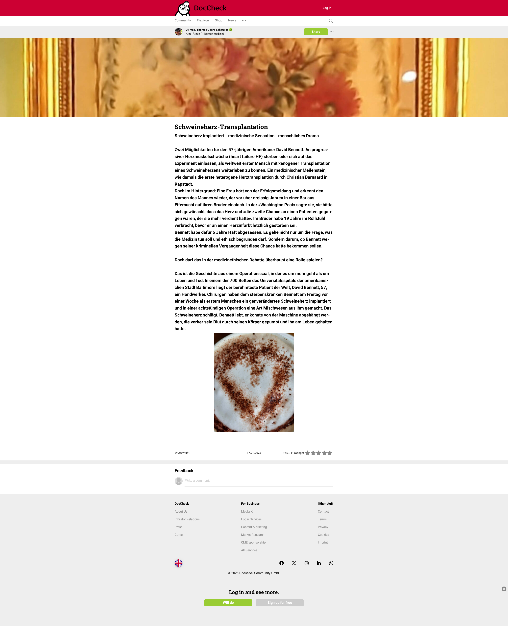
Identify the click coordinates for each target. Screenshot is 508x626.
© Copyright (182, 452)
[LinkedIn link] (319, 563)
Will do (228, 603)
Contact (323, 511)
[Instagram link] (306, 563)
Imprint (323, 542)
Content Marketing (254, 527)
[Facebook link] (281, 563)
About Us (181, 511)
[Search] (330, 21)
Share (316, 32)
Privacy (323, 527)
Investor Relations (187, 519)
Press (178, 527)
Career (179, 535)
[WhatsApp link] (331, 563)
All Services (249, 550)
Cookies (323, 535)
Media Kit (247, 511)
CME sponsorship (253, 542)
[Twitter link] (294, 563)
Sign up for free (279, 603)
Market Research (253, 535)
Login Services (251, 519)
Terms (322, 519)
